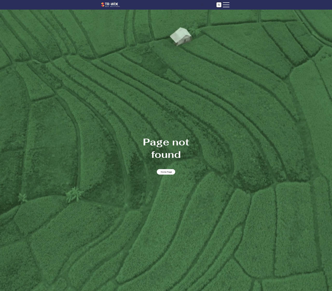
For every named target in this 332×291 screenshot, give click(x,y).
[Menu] (226, 5)
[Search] (202, 5)
